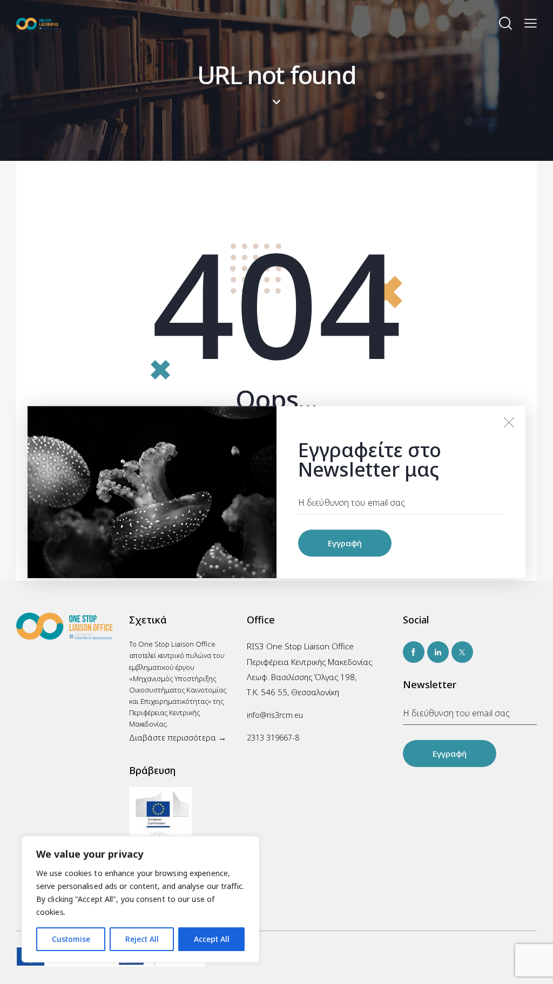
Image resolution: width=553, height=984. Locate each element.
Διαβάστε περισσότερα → (177, 737)
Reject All (142, 939)
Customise (71, 939)
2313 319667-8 (273, 737)
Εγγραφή (450, 753)
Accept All (212, 939)
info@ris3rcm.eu (275, 715)
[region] (140, 899)
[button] (530, 23)
